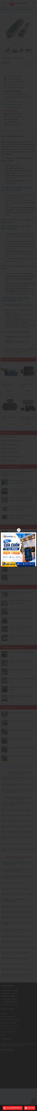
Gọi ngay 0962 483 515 (14, 1108)
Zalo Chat (31, 1108)
